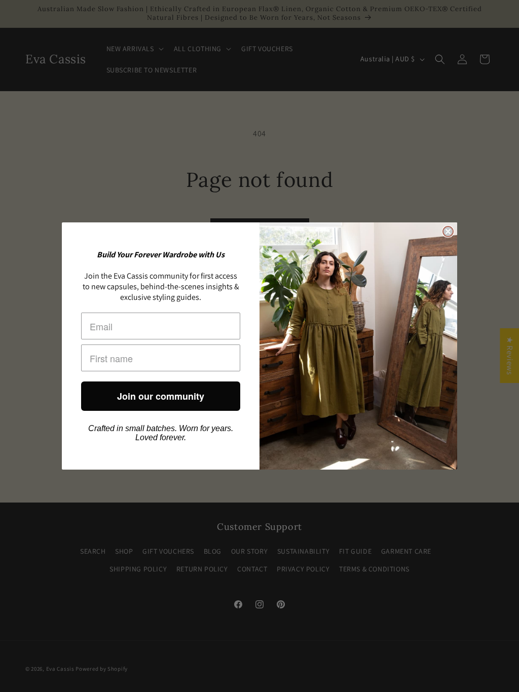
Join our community (160, 396)
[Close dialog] (448, 231)
